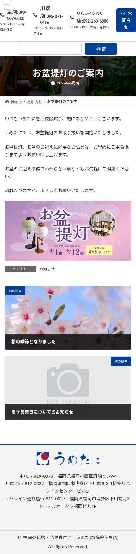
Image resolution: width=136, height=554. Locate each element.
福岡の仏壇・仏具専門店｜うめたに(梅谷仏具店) (71, 537)
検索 (101, 49)
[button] (13, 22)
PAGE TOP (126, 530)
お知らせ (47, 269)
